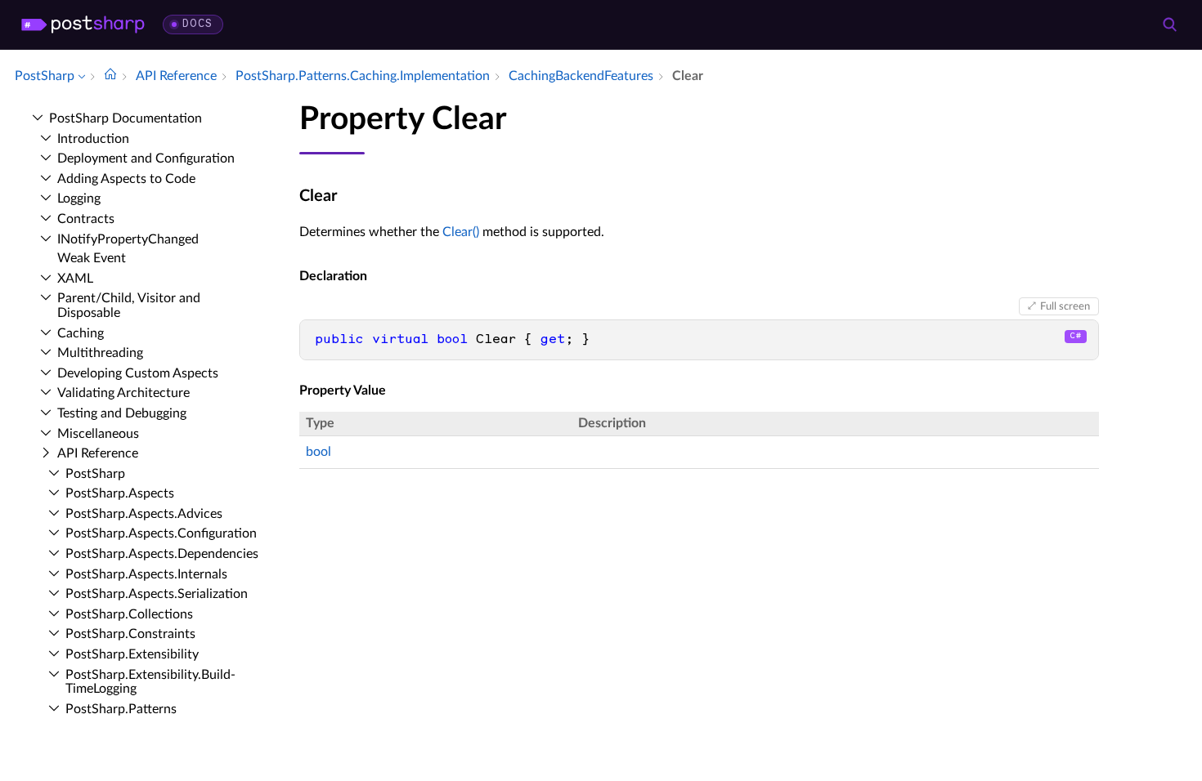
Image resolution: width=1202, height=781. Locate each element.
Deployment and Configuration (146, 158)
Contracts (85, 218)
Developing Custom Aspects (137, 373)
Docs (197, 24)
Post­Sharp (95, 473)
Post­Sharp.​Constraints (130, 633)
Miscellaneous (98, 433)
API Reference (97, 453)
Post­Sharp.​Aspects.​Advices (143, 513)
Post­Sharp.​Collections (129, 614)
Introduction (93, 138)
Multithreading (100, 352)
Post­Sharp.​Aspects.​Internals (146, 574)
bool (318, 451)
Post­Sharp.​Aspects (119, 493)
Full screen (1065, 306)
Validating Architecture (123, 392)
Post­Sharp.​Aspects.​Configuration (161, 533)
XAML (75, 278)
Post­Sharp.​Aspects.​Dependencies (161, 553)
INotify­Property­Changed (128, 239)
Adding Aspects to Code (126, 178)
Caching (80, 333)
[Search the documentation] (1169, 24)
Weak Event (91, 258)
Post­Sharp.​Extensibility (132, 654)
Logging (79, 198)
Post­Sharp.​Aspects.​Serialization (156, 593)
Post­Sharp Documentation (125, 118)
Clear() (460, 232)
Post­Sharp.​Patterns (121, 709)
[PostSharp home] (83, 24)
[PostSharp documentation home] (110, 76)
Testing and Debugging (121, 413)
